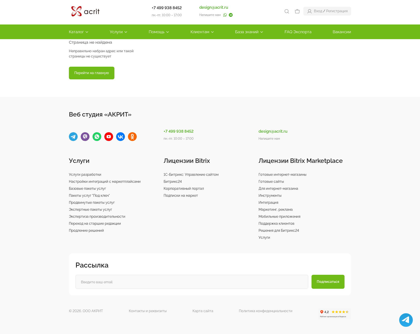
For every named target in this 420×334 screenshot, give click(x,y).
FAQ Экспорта (298, 32)
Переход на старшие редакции (95, 223)
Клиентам (200, 32)
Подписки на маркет (181, 195)
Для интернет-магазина (278, 188)
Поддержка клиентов (276, 223)
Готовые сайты (271, 181)
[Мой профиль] (309, 11)
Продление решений (86, 230)
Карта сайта (202, 311)
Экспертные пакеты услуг (90, 209)
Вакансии (342, 32)
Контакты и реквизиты (148, 311)
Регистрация (337, 11)
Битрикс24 (173, 181)
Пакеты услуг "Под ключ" (89, 195)
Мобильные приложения (279, 216)
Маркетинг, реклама (276, 209)
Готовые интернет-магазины (282, 174)
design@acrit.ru (213, 7)
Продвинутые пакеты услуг (92, 202)
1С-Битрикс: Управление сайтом (191, 174)
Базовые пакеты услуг (87, 188)
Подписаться (328, 282)
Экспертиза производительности (97, 216)
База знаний (247, 32)
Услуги (116, 32)
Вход (318, 11)
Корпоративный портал (184, 188)
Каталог (76, 32)
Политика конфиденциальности (265, 311)
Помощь (156, 32)
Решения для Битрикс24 (279, 230)
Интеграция (268, 202)
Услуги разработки (85, 174)
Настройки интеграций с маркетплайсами (105, 181)
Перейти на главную (91, 73)
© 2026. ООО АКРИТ (86, 311)
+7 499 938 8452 (167, 7)
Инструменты (270, 195)
